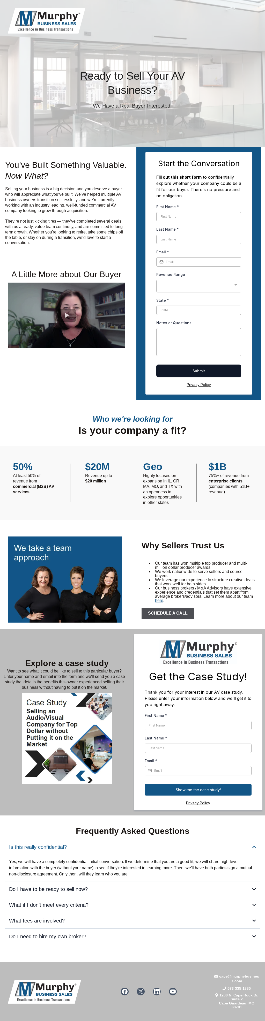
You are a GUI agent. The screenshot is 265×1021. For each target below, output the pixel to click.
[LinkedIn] (157, 992)
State (162, 300)
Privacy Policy (199, 384)
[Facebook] (125, 992)
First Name (167, 207)
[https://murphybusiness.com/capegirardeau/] (132, 20)
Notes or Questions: (174, 323)
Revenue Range (170, 274)
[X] (141, 992)
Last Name (167, 229)
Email (162, 252)
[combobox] (198, 286)
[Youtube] (173, 992)
